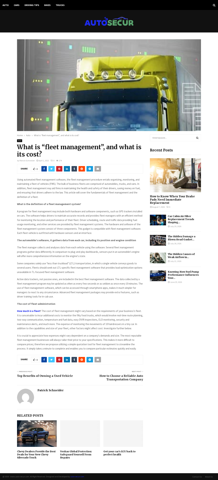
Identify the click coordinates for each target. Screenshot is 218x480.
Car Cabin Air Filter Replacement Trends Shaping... (181, 219)
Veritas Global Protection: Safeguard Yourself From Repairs (76, 454)
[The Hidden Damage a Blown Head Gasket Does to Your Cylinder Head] (158, 240)
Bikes (47, 5)
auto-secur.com (77, 476)
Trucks (60, 5)
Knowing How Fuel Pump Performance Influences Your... (183, 274)
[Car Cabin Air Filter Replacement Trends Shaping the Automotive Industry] (158, 220)
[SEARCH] (197, 137)
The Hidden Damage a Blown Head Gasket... (181, 238)
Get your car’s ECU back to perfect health (119, 453)
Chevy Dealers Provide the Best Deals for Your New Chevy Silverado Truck (36, 454)
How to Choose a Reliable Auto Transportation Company (121, 377)
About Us (209, 476)
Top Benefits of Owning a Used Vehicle (45, 376)
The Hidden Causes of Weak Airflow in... (181, 256)
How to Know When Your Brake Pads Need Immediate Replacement (172, 199)
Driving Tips (32, 5)
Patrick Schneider (27, 160)
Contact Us (197, 476)
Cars (16, 5)
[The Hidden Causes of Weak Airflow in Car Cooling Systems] (158, 258)
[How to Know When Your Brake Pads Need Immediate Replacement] (175, 175)
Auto (6, 5)
